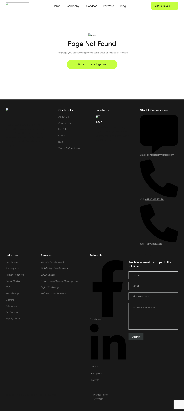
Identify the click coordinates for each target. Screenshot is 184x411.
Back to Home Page (90, 64)
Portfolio (108, 6)
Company (73, 6)
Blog (123, 6)
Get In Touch (162, 5)
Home (57, 6)
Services (91, 6)
